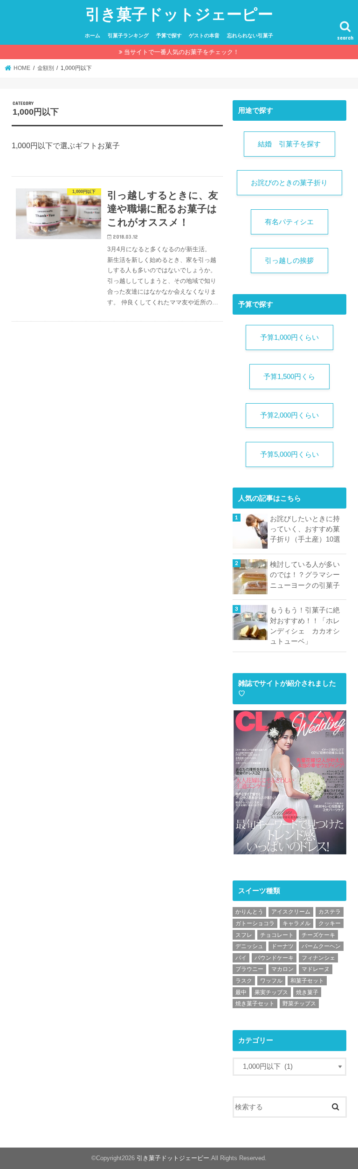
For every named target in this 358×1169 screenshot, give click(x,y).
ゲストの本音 (204, 35)
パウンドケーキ (274, 958)
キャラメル (296, 923)
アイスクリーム (290, 911)
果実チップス (271, 992)
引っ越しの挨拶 (289, 260)
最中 (241, 992)
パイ (241, 958)
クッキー (329, 923)
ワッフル (271, 980)
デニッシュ (249, 946)
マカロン (282, 969)
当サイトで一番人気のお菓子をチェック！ (181, 51)
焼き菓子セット (255, 1003)
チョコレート (277, 935)
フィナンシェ (318, 958)
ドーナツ (282, 946)
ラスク (243, 980)
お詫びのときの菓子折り (289, 182)
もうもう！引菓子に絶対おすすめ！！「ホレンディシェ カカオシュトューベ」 (305, 625)
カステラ (329, 911)
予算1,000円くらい (289, 337)
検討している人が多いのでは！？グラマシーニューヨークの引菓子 (305, 575)
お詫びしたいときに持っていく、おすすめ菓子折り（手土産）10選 (305, 529)
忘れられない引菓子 (250, 35)
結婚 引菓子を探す (289, 144)
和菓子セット (307, 980)
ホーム (92, 35)
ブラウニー (249, 969)
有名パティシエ (289, 222)
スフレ (243, 935)
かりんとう (249, 911)
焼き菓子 (307, 992)
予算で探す (169, 35)
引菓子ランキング (128, 35)
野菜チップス (299, 1003)
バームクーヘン (321, 946)
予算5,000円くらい (289, 454)
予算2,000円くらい (289, 415)
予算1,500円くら (289, 376)
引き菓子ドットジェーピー (179, 14)
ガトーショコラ (255, 923)
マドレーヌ (316, 969)
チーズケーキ (318, 935)
